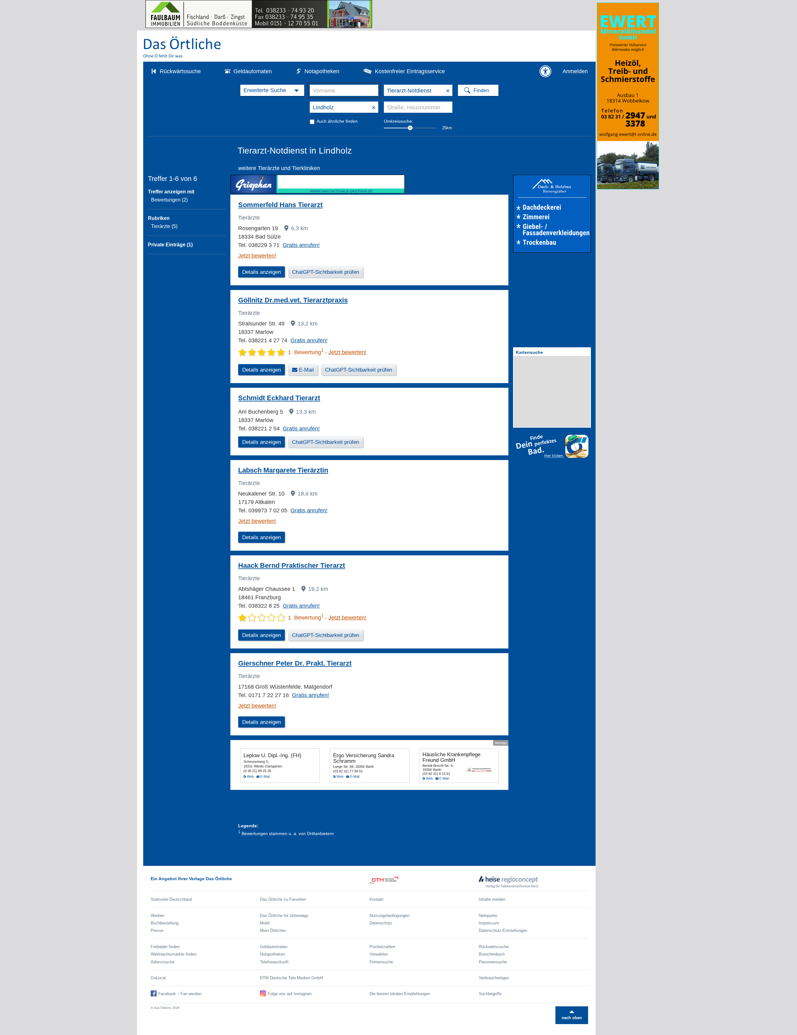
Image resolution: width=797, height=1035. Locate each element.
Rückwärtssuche (180, 71)
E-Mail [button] (306, 370)
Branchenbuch (492, 954)
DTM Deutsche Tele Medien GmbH (291, 978)
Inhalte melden (492, 899)
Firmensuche (381, 962)
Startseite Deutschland (171, 899)
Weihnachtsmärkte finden (173, 954)
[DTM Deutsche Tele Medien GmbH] (424, 882)
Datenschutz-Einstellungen (503, 930)
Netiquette (488, 915)
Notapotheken (321, 71)
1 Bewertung (305, 352)
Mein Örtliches (273, 930)
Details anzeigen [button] (261, 272)
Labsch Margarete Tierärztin (283, 470)
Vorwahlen (379, 954)
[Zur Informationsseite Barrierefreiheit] (545, 71)
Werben (157, 915)
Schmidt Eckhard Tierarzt (279, 398)
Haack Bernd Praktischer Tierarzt (291, 565)
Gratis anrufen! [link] (301, 245)
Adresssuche (162, 962)
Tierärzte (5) (164, 226)
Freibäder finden (165, 946)
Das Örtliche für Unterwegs (284, 915)
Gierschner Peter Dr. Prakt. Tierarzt (294, 663)
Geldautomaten (252, 71)
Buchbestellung (164, 923)
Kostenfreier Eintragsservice (410, 71)
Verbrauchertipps (494, 978)
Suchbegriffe (490, 993)
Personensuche (493, 962)
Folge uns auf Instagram (290, 993)
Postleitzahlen (382, 946)
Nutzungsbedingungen (389, 915)
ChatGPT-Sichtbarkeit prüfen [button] (325, 272)
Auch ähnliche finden (337, 121)
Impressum (489, 923)
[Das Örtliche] (182, 47)
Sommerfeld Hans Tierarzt (280, 205)
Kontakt (377, 899)
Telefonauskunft (274, 962)
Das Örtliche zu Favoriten (283, 899)
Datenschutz (381, 923)
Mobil (265, 923)
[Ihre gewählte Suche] (272, 90)
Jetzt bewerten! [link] (257, 256)
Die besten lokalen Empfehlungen (400, 993)
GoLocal (158, 978)
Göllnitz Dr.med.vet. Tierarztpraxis (293, 300)
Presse (157, 930)
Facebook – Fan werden (179, 993)
